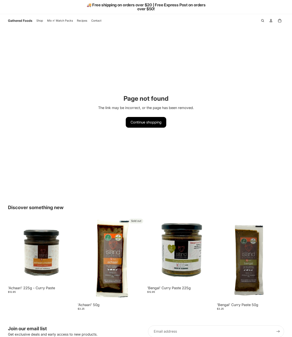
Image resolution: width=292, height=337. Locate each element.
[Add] (69, 278)
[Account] (271, 20)
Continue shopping (146, 122)
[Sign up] (278, 331)
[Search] (262, 20)
